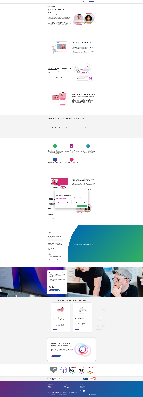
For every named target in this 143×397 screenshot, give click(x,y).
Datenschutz (49, 392)
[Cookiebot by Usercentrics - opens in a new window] (84, 190)
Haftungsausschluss (71, 392)
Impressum (76, 392)
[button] (101, 317)
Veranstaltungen (49, 386)
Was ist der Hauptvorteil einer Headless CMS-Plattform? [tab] (55, 246)
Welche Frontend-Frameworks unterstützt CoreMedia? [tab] (54, 254)
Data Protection (58, 198)
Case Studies (63, 1)
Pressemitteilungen (49, 387)
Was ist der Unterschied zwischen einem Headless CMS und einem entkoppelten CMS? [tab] (55, 244)
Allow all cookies (82, 205)
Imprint (65, 198)
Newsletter (81, 388)
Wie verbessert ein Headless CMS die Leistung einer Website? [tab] (55, 252)
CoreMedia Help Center (67, 387)
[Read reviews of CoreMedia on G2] (92, 378)
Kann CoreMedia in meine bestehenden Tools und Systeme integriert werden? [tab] (55, 259)
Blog (47, 388)
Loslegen (76, 1)
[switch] (67, 202)
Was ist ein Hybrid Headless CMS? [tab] (53, 241)
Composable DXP (87, 47)
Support (65, 386)
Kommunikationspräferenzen (58, 392)
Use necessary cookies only (71, 205)
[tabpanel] (84, 248)
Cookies (53, 392)
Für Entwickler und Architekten (52, 121)
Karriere (48, 389)
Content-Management (51, 6)
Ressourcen (67, 1)
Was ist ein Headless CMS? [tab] (52, 240)
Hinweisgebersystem (65, 392)
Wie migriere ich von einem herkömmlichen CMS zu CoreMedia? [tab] (54, 257)
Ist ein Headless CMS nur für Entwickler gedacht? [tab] (54, 249)
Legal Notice (62, 198)
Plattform (60, 1)
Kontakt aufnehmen (53, 290)
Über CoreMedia (72, 1)
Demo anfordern (92, 1)
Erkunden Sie (54, 329)
